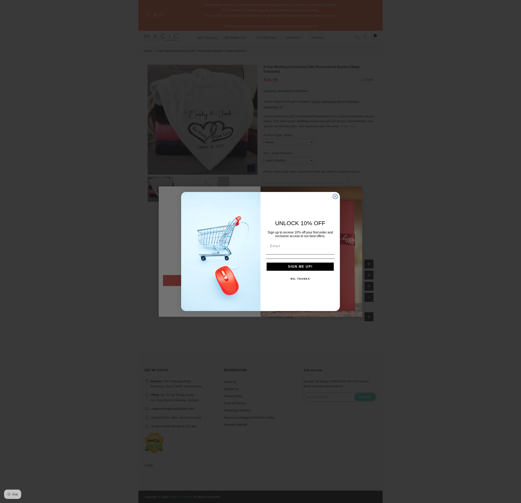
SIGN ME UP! (300, 266)
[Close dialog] (335, 196)
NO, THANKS (300, 278)
